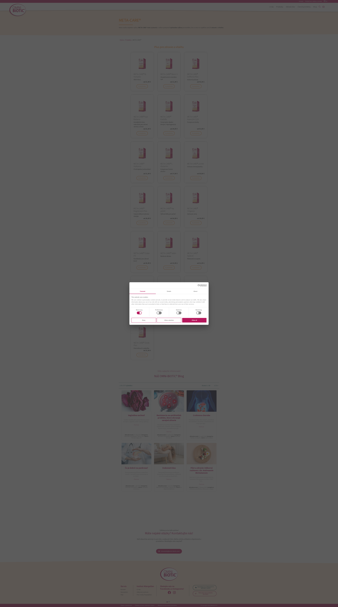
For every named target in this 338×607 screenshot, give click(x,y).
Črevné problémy (304, 7)
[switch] (159, 313)
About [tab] (195, 291)
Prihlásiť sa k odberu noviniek (313, 1)
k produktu (142, 86)
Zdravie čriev (290, 7)
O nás (272, 7)
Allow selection (169, 320)
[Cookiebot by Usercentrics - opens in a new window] (199, 285)
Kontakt (301, 1)
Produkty (279, 7)
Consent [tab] (142, 291)
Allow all (194, 320)
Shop (315, 7)
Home (122, 40)
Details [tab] (169, 291)
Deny (143, 320)
